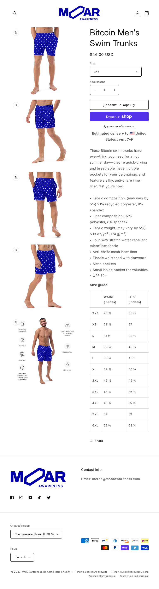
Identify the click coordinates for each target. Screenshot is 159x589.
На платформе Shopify (57, 571)
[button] (14, 13)
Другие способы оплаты (119, 126)
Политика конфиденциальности (130, 571)
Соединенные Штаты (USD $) (34, 534)
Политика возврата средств (91, 571)
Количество (97, 81)
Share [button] (99, 440)
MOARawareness (32, 571)
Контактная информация (134, 576)
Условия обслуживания (102, 576)
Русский (20, 557)
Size (93, 63)
